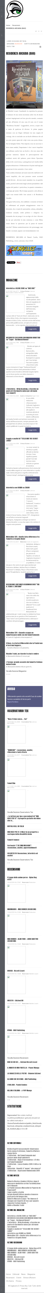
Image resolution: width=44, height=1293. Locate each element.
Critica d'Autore (25, 291)
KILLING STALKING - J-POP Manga (19, 1090)
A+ (36, 31)
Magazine (31, 1274)
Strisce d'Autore (29, 1278)
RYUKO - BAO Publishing (16, 1030)
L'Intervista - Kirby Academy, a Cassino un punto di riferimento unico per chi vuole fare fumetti (22, 391)
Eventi (18, 1278)
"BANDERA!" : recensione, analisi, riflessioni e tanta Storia (20, 751)
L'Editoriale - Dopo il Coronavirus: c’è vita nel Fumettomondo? (23, 1161)
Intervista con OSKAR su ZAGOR (18, 487)
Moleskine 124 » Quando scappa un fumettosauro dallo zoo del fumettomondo (22, 633)
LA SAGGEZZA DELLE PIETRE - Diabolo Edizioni (24, 1073)
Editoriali (16, 1274)
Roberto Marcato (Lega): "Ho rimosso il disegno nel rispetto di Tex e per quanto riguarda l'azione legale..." (23, 1200)
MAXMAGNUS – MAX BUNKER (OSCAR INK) (21, 909)
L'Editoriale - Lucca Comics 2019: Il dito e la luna (24, 1165)
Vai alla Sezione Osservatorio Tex (20, 812)
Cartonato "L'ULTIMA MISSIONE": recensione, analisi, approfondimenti (22, 846)
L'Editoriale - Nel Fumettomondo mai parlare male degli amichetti (21, 1156)
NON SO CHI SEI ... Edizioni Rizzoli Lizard (22, 1062)
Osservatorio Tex (26, 722)
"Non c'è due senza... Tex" (17, 719)
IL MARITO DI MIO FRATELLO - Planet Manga (23, 1068)
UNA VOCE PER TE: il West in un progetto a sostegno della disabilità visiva (22, 833)
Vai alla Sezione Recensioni (17, 1058)
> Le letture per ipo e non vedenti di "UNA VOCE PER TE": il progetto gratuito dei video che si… (24, 818)
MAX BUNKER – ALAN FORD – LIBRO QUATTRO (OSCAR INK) (22, 940)
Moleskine (23, 542)
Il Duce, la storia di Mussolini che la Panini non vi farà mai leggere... (24, 644)
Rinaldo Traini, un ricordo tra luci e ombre (22, 653)
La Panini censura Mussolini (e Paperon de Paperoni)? (24, 1189)
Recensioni (16, 25)
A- (41, 31)
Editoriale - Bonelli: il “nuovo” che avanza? (24, 1168)
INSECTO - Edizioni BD (15, 1000)
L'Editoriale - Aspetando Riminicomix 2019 (23, 1170)
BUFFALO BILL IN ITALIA (15, 826)
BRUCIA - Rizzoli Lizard (15, 971)
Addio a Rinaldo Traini (15, 1205)
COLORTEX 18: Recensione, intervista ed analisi (22, 854)
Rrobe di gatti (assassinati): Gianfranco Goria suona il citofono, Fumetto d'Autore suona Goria (23, 1151)
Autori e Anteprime (26, 396)
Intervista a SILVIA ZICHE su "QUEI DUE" (20, 288)
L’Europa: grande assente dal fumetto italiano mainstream (24, 663)
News (23, 1274)
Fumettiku (11, 783)
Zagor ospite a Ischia (15, 1192)
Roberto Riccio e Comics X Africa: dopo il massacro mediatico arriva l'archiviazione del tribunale (23, 1183)
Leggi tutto (32, 329)
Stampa (40, 47)
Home (8, 25)
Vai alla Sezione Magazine (16, 671)
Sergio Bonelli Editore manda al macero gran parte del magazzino (22, 1195)
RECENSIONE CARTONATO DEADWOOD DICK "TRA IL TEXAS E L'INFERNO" (22, 585)
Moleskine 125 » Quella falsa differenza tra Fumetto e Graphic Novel (22, 538)
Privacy (19, 1281)
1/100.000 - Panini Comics (17, 1085)
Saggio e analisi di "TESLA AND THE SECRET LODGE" (22, 439)
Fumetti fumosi (13, 840)
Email (36, 47)
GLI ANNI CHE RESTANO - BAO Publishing (21, 1079)
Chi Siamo (10, 1281)
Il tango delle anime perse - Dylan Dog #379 (22, 878)
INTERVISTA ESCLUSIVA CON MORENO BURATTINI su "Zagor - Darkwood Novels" (23, 338)
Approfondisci (12, 702)
